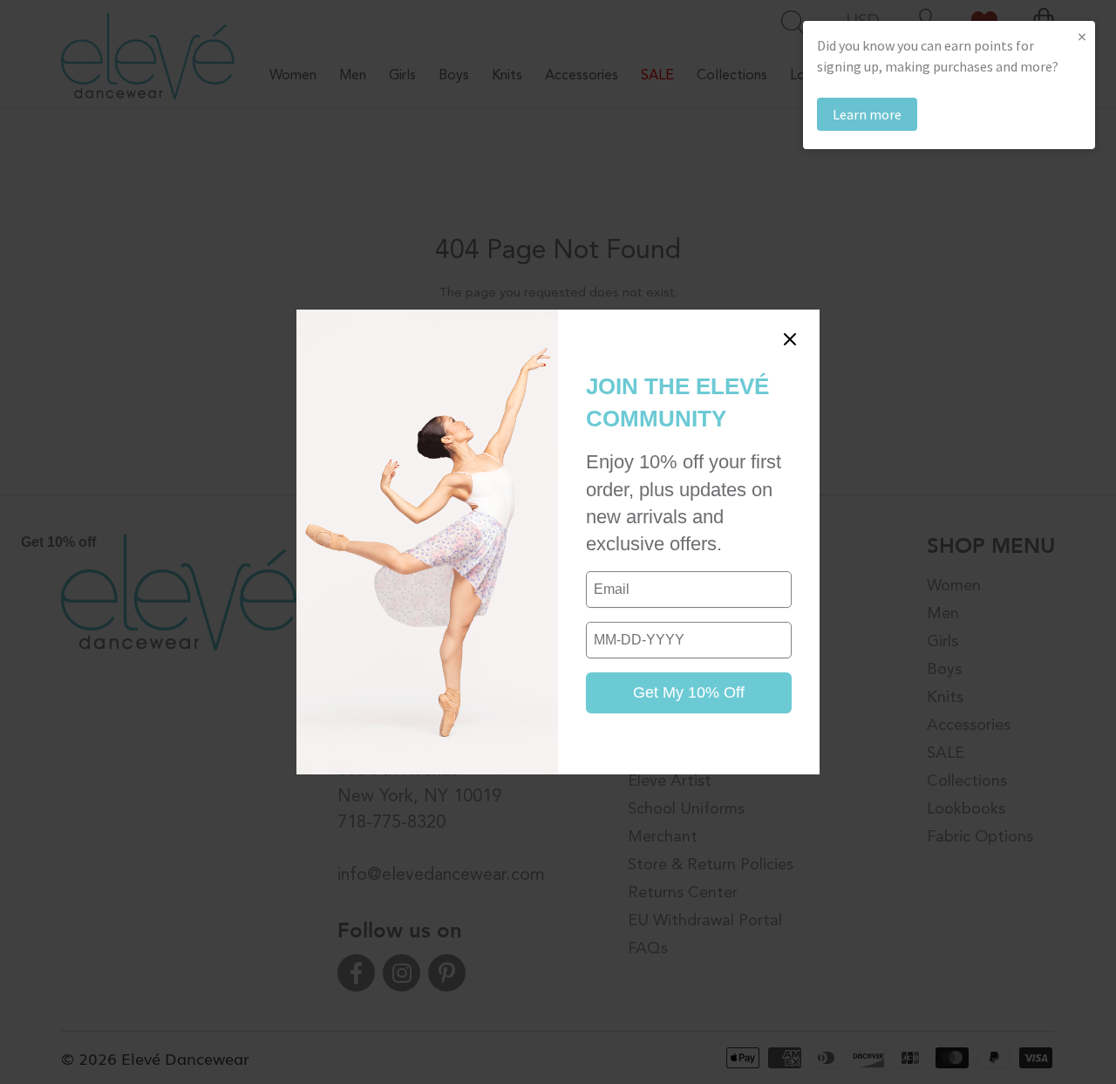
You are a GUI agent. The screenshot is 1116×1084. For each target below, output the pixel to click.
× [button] (1082, 36)
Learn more (867, 114)
